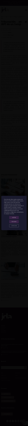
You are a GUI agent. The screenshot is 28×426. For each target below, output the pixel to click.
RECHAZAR (14, 221)
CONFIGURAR (14, 225)
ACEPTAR (14, 217)
